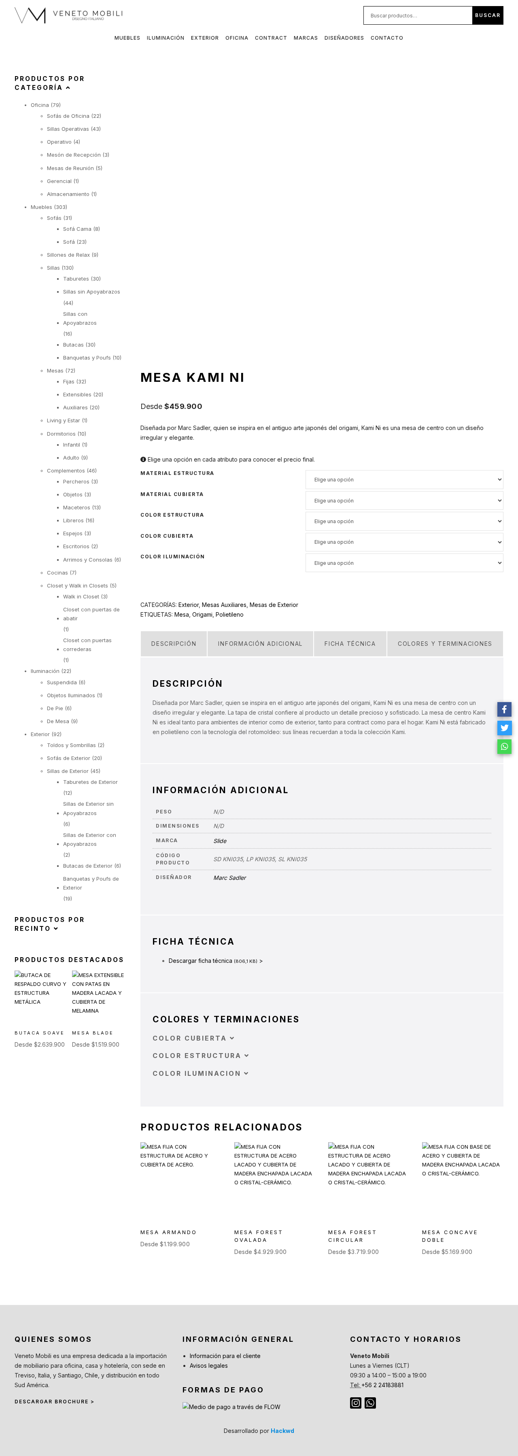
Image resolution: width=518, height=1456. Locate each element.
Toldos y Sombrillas (71, 745)
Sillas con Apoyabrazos (80, 318)
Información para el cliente (225, 1355)
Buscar (488, 15)
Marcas (306, 38)
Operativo (59, 141)
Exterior (205, 38)
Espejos (73, 533)
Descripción (173, 643)
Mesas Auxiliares (224, 604)
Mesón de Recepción (74, 154)
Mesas (55, 370)
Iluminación (166, 38)
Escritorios (76, 546)
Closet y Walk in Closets (77, 585)
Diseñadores (344, 38)
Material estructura (177, 473)
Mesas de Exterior (274, 604)
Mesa (181, 614)
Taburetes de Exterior (90, 782)
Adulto (71, 457)
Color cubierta (166, 536)
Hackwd (282, 1430)
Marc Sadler (229, 877)
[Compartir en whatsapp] (504, 746)
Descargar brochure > (55, 1402)
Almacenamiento (68, 194)
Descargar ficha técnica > (216, 960)
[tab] (173, 644)
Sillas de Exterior (68, 771)
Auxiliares (75, 407)
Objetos (73, 494)
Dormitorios (61, 433)
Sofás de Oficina (68, 116)
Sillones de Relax (68, 254)
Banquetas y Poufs (87, 357)
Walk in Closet (81, 596)
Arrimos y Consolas (88, 559)
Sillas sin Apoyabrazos (91, 291)
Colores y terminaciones (445, 643)
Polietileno (230, 614)
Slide (219, 840)
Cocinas (57, 572)
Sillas (53, 267)
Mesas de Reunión (70, 168)
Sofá (69, 241)
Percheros (76, 481)
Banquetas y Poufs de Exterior (91, 883)
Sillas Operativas (68, 129)
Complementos (66, 470)
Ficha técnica (350, 643)
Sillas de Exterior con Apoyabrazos (89, 839)
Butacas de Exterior (88, 865)
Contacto (387, 38)
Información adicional (260, 643)
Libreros (73, 520)
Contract (271, 38)
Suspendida (62, 682)
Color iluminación (172, 557)
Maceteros (76, 507)
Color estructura (172, 515)
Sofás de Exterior (68, 758)
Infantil (71, 444)
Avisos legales (209, 1365)
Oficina (236, 38)
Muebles (127, 38)
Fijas (68, 381)
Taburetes (76, 278)
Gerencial (59, 181)
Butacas (73, 344)
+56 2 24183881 (382, 1384)
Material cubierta (172, 494)
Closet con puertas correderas (87, 644)
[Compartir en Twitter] (504, 728)
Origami (202, 614)
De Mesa (58, 721)
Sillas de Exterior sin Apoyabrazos (88, 808)
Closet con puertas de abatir (91, 614)
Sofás (54, 218)
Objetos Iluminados (71, 695)
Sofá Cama (77, 229)
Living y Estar (63, 420)
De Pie (55, 708)
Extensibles (77, 394)
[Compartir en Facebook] (504, 709)
